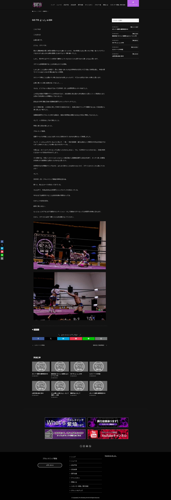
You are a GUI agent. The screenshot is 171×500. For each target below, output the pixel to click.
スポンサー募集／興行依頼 (79, 486)
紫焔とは (74, 482)
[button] (38, 338)
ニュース (74, 461)
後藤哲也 (36, 329)
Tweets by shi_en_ (111, 456)
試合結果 (74, 469)
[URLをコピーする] (101, 338)
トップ (73, 457)
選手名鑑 (74, 473)
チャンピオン (75, 478)
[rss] (90, 446)
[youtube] (87, 446)
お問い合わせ (50, 465)
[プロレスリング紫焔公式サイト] (37, 4)
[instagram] (84, 446)
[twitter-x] (81, 446)
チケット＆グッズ (77, 490)
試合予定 (74, 465)
